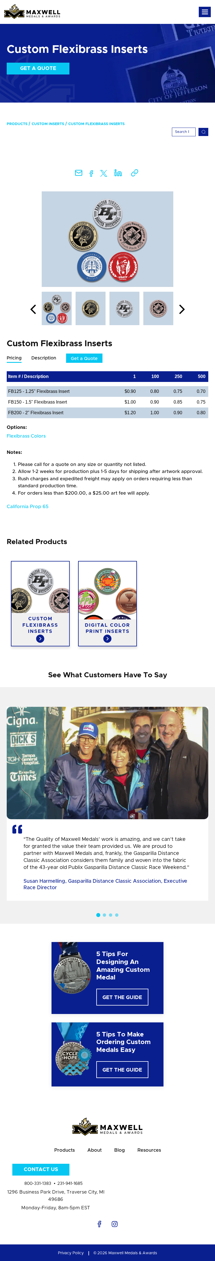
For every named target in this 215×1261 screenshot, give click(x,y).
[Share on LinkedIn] (118, 174)
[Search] (203, 132)
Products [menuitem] (17, 124)
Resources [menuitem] (149, 1150)
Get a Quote (38, 68)
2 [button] (104, 915)
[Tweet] (103, 174)
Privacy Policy (71, 1253)
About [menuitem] (94, 1150)
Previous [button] (33, 310)
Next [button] (182, 310)
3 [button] (110, 915)
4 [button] (116, 915)
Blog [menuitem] (119, 1150)
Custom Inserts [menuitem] (48, 124)
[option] (107, 239)
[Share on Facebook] (91, 174)
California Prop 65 (27, 506)
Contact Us (41, 1169)
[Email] (79, 174)
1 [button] (98, 915)
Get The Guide (122, 997)
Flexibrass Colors (26, 436)
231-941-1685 (70, 1183)
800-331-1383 (37, 1183)
